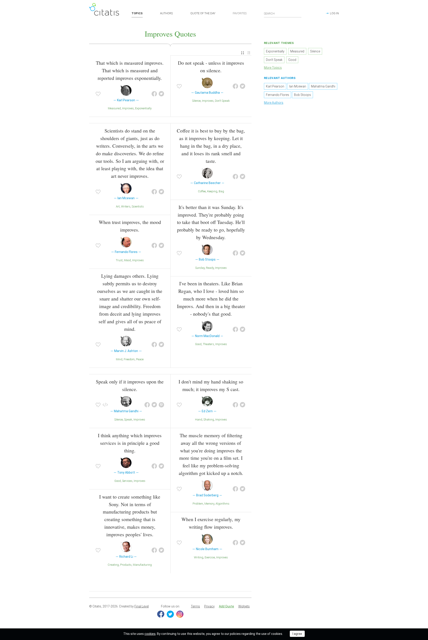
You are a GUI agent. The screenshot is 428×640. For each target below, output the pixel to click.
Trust (119, 260)
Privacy (209, 606)
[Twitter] (170, 614)
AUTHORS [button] (166, 13)
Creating (113, 564)
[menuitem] (242, 53)
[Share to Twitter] (161, 94)
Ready (210, 267)
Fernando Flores (277, 95)
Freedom (129, 359)
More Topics (273, 67)
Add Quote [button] (226, 606)
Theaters (208, 344)
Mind (119, 359)
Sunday (200, 267)
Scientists (138, 206)
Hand (198, 419)
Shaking (209, 419)
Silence (196, 100)
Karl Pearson (275, 86)
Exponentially (143, 108)
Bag (221, 191)
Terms (195, 606)
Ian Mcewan (297, 86)
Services (127, 481)
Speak (128, 419)
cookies (150, 634)
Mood (127, 260)
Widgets (244, 606)
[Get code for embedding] (105, 405)
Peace (140, 359)
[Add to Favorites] (98, 94)
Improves (128, 108)
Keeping (212, 191)
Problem (198, 503)
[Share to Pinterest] (161, 405)
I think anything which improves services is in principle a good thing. (130, 443)
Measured (114, 108)
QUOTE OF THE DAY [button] (202, 13)
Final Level (141, 606)
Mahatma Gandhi (323, 86)
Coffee (202, 191)
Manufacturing (142, 564)
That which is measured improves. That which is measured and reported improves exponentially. (130, 70)
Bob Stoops (302, 95)
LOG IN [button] (334, 13)
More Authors (273, 102)
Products (126, 564)
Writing (198, 557)
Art (118, 206)
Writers (125, 206)
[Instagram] (179, 614)
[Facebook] (160, 614)
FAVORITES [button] (240, 13)
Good (198, 344)
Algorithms (222, 503)
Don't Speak (222, 100)
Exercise (210, 557)
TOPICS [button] (137, 13)
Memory (209, 503)
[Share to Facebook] (154, 94)
